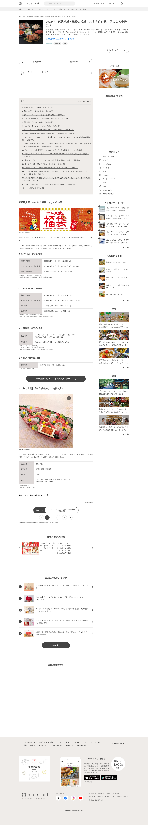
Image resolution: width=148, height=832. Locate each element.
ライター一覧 (98, 793)
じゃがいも (74, 9)
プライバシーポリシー (107, 800)
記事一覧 (91, 793)
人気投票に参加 (81, 745)
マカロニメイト (41, 745)
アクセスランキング (56, 745)
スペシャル (69, 745)
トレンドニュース (29, 742)
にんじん (66, 9)
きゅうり (48, 9)
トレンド (104, 3)
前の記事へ (37, 62)
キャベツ (55, 9)
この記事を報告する (88, 502)
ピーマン (34, 9)
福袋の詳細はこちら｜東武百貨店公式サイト (54, 379)
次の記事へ (74, 62)
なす (29, 9)
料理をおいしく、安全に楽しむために (117, 797)
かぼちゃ (41, 9)
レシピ (40, 742)
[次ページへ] (70, 517)
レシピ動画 (95, 3)
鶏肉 (84, 9)
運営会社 (91, 800)
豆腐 (61, 9)
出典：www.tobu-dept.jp (24, 232)
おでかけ (59, 742)
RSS (105, 796)
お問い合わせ (115, 793)
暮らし (68, 742)
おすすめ (111, 3)
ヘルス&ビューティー (80, 742)
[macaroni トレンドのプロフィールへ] (56, 73)
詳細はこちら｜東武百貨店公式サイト (32, 495)
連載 (31, 745)
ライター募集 (107, 793)
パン (80, 9)
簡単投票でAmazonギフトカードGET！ (60, 39)
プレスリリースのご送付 (96, 797)
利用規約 (97, 800)
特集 (25, 745)
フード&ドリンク (96, 742)
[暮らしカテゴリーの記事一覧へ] (49, 43)
